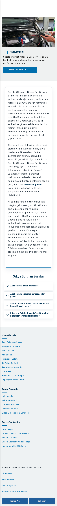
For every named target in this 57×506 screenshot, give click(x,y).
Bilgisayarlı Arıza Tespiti (13, 379)
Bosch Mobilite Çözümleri (14, 446)
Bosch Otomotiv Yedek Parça (16, 441)
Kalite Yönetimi (9, 400)
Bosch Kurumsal (9, 437)
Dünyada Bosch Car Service (15, 433)
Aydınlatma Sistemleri (12, 367)
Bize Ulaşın (7, 429)
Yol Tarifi (42, 501)
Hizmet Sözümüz (10, 408)
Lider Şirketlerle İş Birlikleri (15, 413)
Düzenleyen (7, 473)
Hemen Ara (15, 501)
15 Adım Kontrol (10, 363)
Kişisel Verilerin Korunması (14, 491)
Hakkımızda (7, 396)
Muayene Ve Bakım (11, 346)
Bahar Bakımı (8, 350)
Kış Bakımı (7, 354)
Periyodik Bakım (9, 359)
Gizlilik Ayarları (9, 485)
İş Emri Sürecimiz (10, 404)
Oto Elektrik (8, 371)
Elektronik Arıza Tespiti (13, 375)
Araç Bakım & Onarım (12, 342)
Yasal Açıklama (9, 479)
